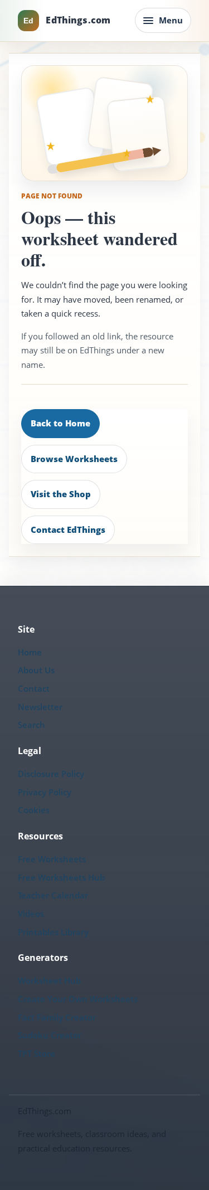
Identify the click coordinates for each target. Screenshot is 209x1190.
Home (30, 652)
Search (31, 724)
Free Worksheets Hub (61, 877)
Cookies (34, 809)
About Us (36, 670)
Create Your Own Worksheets (78, 998)
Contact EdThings (68, 529)
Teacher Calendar (53, 895)
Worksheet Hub (49, 980)
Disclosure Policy (51, 773)
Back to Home (60, 423)
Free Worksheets (52, 858)
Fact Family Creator (57, 1017)
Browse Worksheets (74, 458)
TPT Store (36, 1053)
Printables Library (53, 932)
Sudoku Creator (49, 1035)
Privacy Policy (44, 792)
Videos (31, 913)
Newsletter (40, 706)
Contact (34, 688)
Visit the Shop (61, 493)
